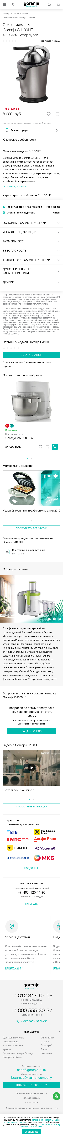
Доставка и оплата (13, 1037)
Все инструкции (19, 130)
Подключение (10, 1041)
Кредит (7, 1049)
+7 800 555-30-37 (31, 1010)
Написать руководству (31, 1085)
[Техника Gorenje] (31, 4)
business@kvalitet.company (31, 1077)
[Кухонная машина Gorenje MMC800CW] (31, 401)
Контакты (46, 1053)
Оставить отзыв (31, 355)
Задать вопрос (32, 731)
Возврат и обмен (12, 1057)
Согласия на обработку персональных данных (40, 1125)
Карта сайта (31, 1102)
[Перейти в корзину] (58, 5)
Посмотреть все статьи (31, 528)
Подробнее (31, 868)
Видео (44, 1049)
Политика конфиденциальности (31, 1093)
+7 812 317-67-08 (31, 995)
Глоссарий (46, 1045)
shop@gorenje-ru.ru (31, 1070)
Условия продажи (13, 1045)
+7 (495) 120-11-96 (31, 892)
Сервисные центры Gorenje (18, 1053)
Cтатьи (45, 1041)
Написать (31, 904)
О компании (47, 1037)
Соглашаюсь (31, 1131)
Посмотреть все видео (31, 806)
